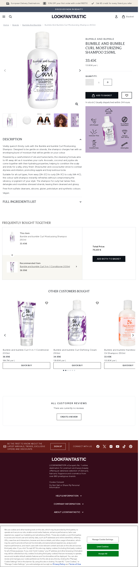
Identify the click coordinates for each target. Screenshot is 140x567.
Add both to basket (109, 259)
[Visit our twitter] (104, 446)
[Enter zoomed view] (76, 104)
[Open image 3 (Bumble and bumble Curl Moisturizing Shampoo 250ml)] (44, 120)
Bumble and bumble (31, 25)
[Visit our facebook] (98, 446)
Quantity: (91, 76)
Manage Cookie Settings (102, 540)
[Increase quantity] (107, 82)
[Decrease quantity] (89, 82)
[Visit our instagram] (111, 446)
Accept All (102, 554)
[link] (116, 16)
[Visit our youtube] (117, 446)
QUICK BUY (26, 365)
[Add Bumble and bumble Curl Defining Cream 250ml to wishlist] (97, 303)
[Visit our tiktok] (124, 446)
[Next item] (133, 335)
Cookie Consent (56, 482)
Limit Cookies (103, 547)
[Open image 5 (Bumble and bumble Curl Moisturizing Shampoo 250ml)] (77, 120)
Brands (15, 25)
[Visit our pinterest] (130, 446)
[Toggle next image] (80, 70)
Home (6, 25)
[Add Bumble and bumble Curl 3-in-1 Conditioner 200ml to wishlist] (46, 303)
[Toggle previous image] (5, 70)
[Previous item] (5, 335)
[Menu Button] (3, 16)
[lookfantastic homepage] (69, 16)
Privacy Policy (59, 564)
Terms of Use (75, 564)
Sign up (58, 446)
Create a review (69, 417)
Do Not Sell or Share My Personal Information (64, 486)
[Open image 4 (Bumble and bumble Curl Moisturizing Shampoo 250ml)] (61, 120)
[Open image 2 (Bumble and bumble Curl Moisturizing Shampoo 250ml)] (27, 120)
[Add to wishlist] (127, 95)
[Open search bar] (10, 16)
